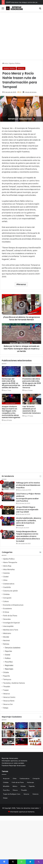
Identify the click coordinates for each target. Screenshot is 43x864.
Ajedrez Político (14, 63)
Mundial (6, 637)
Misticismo (7, 633)
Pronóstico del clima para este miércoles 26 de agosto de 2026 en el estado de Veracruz (31, 383)
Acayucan (6, 778)
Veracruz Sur (8, 704)
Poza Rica (8, 662)
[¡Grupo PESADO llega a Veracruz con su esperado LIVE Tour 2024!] (8, 510)
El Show (6, 612)
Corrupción (7, 598)
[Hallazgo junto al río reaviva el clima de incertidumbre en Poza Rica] (8, 486)
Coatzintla (7, 587)
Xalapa (5, 708)
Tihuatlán (6, 686)
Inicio (6, 63)
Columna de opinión (10, 591)
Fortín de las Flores (10, 616)
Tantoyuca (7, 679)
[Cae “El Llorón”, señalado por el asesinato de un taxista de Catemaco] (31, 399)
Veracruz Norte (8, 701)
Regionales (9, 665)
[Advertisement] (21, 36)
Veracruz (21, 68)
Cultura (6, 601)
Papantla (6, 676)
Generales (7, 619)
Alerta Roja (7, 566)
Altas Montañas (9, 569)
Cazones (6, 573)
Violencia (35, 794)
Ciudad (5, 576)
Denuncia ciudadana (12, 648)
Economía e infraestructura (13, 605)
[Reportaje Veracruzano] (15, 8)
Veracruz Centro (9, 697)
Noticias (6, 644)
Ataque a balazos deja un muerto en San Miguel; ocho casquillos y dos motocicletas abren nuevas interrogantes (11, 412)
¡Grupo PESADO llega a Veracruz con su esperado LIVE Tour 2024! (27, 509)
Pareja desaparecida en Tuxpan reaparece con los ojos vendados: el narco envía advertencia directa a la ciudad (28, 536)
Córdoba (6, 594)
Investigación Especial (11, 623)
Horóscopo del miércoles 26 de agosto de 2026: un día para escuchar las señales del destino (11, 383)
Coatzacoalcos (8, 584)
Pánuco (15, 790)
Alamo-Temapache (10, 562)
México (15, 786)
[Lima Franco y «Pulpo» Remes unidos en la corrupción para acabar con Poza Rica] (8, 497)
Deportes (8, 651)
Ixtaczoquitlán (8, 626)
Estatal (7, 655)
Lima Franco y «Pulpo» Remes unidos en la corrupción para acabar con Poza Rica (28, 497)
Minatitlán (6, 786)
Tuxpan (6, 690)
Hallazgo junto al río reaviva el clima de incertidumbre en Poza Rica (28, 485)
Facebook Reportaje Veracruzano (13, 765)
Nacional (6, 640)
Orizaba (6, 672)
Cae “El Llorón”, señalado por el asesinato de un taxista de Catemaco (31, 409)
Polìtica (7, 658)
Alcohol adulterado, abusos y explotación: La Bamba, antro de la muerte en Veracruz (28, 521)
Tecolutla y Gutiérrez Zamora (14, 683)
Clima (5, 580)
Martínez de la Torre (10, 630)
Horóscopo (30, 782)
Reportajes (9, 669)
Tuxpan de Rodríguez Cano (11, 794)
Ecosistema (7, 608)
